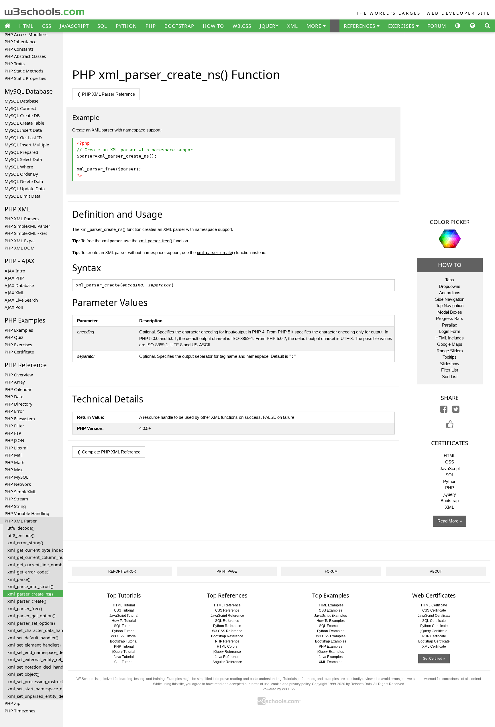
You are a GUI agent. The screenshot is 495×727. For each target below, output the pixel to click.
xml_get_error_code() (28, 572)
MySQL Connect (20, 108)
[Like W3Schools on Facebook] (449, 426)
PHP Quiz (14, 337)
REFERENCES (360, 26)
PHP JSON (14, 440)
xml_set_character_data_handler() (35, 630)
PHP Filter (14, 426)
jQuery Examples (330, 652)
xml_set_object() (23, 674)
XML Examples (330, 662)
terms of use (260, 684)
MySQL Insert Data (23, 130)
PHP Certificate (19, 352)
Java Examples (331, 657)
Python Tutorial (123, 631)
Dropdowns (449, 286)
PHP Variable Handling (27, 513)
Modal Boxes (449, 312)
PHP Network (18, 484)
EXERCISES (402, 26)
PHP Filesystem (20, 418)
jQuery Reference (227, 652)
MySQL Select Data (23, 159)
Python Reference (227, 626)
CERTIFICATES (449, 443)
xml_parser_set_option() (31, 623)
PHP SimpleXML (20, 491)
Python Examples (330, 631)
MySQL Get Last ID (23, 137)
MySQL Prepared (21, 152)
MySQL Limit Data (22, 196)
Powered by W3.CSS (278, 689)
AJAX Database (19, 285)
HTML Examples (330, 605)
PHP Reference (227, 641)
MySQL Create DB (22, 115)
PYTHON (126, 26)
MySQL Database (21, 101)
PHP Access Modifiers (26, 34)
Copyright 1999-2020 (328, 684)
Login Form (449, 331)
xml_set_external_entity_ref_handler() (35, 659)
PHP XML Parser (21, 521)
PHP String (15, 506)
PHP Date (14, 396)
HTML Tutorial (124, 605)
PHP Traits (15, 63)
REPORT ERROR (122, 571)
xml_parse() (19, 579)
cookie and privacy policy (290, 684)
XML (292, 26)
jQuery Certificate (434, 631)
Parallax (449, 325)
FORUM (436, 26)
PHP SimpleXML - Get (26, 233)
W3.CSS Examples (330, 636)
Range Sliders (450, 350)
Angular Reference (227, 662)
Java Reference (227, 657)
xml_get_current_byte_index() (35, 550)
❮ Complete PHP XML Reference (108, 451)
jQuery (449, 494)
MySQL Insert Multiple (27, 145)
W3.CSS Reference (227, 631)
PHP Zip (12, 703)
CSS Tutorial (124, 610)
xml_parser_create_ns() (30, 594)
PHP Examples (19, 330)
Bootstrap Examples (330, 641)
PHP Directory (18, 404)
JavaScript (450, 468)
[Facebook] (444, 410)
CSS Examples (330, 610)
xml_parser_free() (24, 608)
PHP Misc (14, 469)
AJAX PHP (14, 278)
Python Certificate (434, 626)
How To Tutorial (124, 621)
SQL (102, 26)
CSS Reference (227, 610)
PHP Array (15, 382)
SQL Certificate (434, 621)
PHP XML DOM (20, 248)
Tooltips (450, 357)
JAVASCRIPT (74, 26)
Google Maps (449, 344)
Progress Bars (449, 318)
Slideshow (449, 363)
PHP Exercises (18, 344)
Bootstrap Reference (227, 636)
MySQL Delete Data (24, 181)
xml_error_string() (25, 542)
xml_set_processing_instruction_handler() (35, 681)
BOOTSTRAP (179, 26)
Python (449, 481)
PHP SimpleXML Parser (27, 226)
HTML (26, 26)
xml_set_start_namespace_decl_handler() (35, 688)
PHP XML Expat (20, 240)
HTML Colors (227, 647)
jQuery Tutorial (123, 652)
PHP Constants (19, 49)
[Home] (7, 26)
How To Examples (331, 621)
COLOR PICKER (450, 222)
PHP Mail (14, 455)
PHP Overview (19, 375)
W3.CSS (242, 26)
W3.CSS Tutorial (124, 636)
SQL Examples (330, 626)
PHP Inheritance (20, 41)
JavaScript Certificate (434, 616)
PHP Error (14, 411)
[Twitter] (456, 410)
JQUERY (269, 26)
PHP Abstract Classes (25, 56)
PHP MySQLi (17, 477)
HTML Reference (227, 605)
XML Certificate (434, 647)
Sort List (449, 376)
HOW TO (213, 26)
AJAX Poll (14, 307)
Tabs (449, 279)
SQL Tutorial (123, 626)
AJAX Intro (15, 271)
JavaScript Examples (330, 616)
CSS (46, 26)
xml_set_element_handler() (34, 645)
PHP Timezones (20, 711)
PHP (151, 26)
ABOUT (436, 571)
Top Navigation (449, 305)
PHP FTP (13, 433)
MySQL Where (19, 167)
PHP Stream (16, 499)
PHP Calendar (18, 389)
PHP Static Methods (24, 71)
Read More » (449, 520)
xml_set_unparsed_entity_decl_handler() (35, 696)
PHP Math (14, 462)
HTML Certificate (434, 605)
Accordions (449, 292)
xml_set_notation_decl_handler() (35, 667)
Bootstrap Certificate (434, 641)
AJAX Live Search (21, 300)
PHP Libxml (16, 448)
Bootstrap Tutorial (124, 641)
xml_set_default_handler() (32, 637)
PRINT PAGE (227, 571)
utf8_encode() (21, 535)
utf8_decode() (21, 528)
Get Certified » (434, 659)
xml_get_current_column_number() (35, 557)
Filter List (449, 370)
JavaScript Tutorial (123, 616)
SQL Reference (227, 621)
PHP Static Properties (25, 78)
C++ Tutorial (123, 662)
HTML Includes (449, 337)
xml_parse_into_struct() (30, 586)
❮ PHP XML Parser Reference (106, 94)
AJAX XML (14, 292)
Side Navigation (449, 299)
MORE (315, 26)
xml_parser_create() (26, 601)
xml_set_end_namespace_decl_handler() (35, 652)
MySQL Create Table (24, 123)
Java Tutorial (124, 657)
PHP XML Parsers (22, 218)
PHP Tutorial (124, 647)
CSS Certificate (434, 610)
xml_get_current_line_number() (35, 564)
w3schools (45, 10)
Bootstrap (450, 500)
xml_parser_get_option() (31, 615)
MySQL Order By (21, 174)
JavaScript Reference (227, 616)
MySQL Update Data (25, 188)
